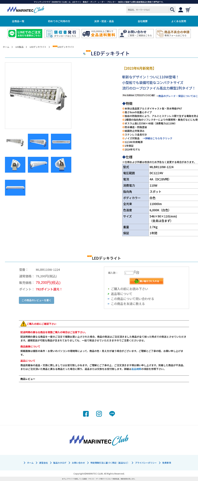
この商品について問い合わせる (132, 298)
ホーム (6, 46)
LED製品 (19, 46)
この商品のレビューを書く (36, 300)
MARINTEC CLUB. (94, 473)
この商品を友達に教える (128, 303)
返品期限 (136, 369)
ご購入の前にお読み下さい (129, 288)
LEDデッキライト (38, 46)
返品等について (121, 293)
